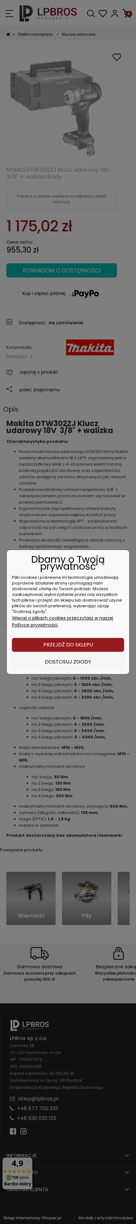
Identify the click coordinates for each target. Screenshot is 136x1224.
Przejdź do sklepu (68, 644)
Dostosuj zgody (68, 661)
